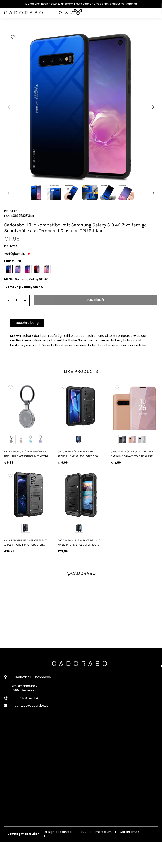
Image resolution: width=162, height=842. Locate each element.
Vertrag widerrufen (23, 834)
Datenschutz (129, 832)
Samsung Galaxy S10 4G (24, 287)
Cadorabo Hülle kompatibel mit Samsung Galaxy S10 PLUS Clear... (132, 454)
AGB (83, 832)
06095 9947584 (26, 698)
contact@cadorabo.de (32, 705)
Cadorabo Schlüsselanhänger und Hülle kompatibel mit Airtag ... (27, 454)
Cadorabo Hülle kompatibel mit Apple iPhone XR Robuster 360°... (79, 454)
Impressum (103, 832)
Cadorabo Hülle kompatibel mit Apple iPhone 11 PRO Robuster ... (25, 542)
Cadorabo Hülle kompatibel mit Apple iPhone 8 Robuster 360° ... (79, 542)
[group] (27, 406)
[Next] (152, 107)
